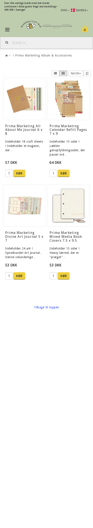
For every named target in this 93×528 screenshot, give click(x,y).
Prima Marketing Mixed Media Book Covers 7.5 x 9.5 (66, 236)
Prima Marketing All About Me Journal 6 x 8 (24, 130)
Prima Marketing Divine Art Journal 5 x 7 (24, 236)
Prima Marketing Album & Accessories (43, 55)
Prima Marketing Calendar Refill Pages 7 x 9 (68, 130)
